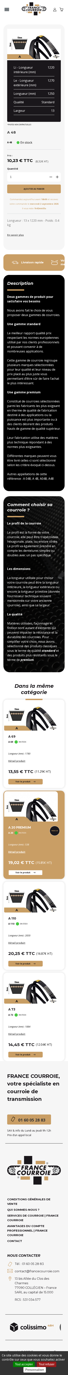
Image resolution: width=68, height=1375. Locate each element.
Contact (14, 1241)
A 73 (11, 1009)
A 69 (11, 736)
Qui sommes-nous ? (23, 1209)
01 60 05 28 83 (31, 1120)
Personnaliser (34, 1369)
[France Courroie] (34, 9)
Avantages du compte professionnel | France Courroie (27, 1230)
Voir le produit (23, 781)
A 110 (12, 918)
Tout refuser (46, 1364)
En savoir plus (15, 235)
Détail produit (16, 761)
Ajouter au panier (34, 189)
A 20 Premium (19, 827)
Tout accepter (24, 1364)
